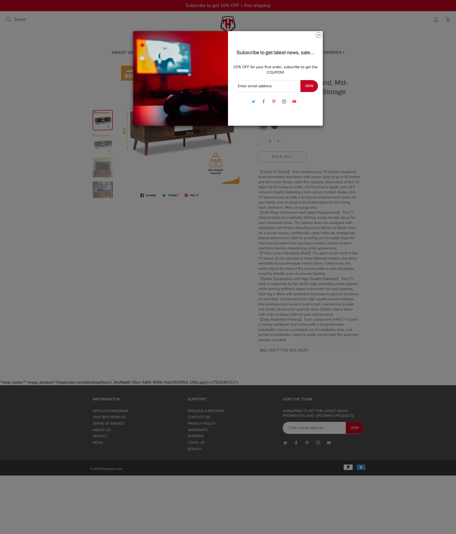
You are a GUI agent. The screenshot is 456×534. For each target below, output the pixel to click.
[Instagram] (284, 101)
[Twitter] (253, 101)
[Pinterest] (274, 101)
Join (309, 86)
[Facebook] (263, 101)
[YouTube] (294, 101)
